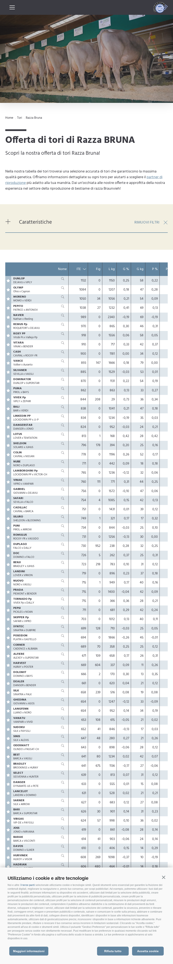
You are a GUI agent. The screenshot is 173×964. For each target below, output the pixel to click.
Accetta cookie (148, 951)
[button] (163, 877)
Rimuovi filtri (146, 222)
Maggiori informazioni (29, 951)
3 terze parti (27, 885)
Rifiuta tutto (113, 951)
